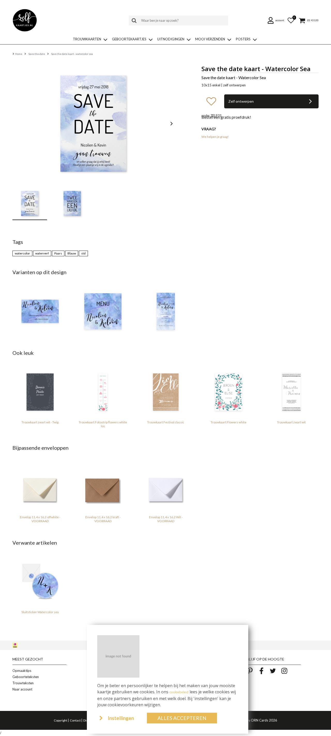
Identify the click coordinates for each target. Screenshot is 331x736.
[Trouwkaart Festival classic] (166, 392)
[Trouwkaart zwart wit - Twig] (40, 392)
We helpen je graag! (215, 137)
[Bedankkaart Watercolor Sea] (40, 311)
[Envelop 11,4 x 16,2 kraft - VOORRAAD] (103, 487)
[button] (276, 21)
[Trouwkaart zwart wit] (291, 392)
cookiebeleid (179, 692)
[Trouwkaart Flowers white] (228, 392)
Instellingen (121, 718)
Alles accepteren (181, 718)
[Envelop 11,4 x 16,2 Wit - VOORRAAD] (166, 487)
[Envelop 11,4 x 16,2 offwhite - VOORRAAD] (40, 487)
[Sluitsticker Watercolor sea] (40, 582)
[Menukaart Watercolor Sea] (103, 311)
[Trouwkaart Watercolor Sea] (166, 311)
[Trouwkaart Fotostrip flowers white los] (103, 392)
